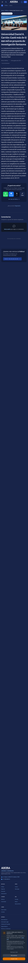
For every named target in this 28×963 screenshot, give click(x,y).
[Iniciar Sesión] (25, 2)
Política (6, 5)
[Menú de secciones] (2, 2)
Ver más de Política (13, 199)
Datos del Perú (18, 903)
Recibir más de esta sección (11, 259)
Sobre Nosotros (4, 919)
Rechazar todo (14, 952)
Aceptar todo (14, 959)
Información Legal (4, 921)
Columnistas (3, 901)
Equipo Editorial (4, 926)
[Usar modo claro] (22, 2)
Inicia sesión (7, 229)
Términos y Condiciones (5, 928)
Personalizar (14, 955)
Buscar (16, 901)
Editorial (2, 899)
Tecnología (17, 889)
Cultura (16, 886)
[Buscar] (6, 2)
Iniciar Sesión (3, 909)
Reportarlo (17, 206)
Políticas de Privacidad (5, 924)
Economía (3, 891)
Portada (16, 899)
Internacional (3, 893)
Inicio (2, 10)
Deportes (3, 889)
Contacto (3, 912)
